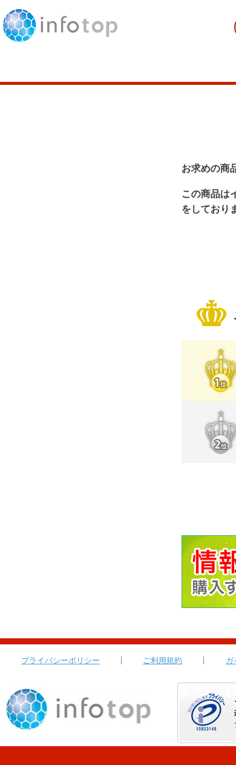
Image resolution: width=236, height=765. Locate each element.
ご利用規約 (162, 660)
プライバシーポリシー (60, 660)
